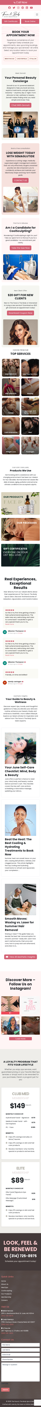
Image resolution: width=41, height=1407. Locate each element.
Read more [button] (9, 624)
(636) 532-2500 (7, 1324)
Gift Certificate (10, 21)
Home (3, 1281)
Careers (4, 1300)
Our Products (6, 1294)
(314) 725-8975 (23, 1255)
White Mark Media (32, 1404)
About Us (4, 1284)
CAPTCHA (4, 1384)
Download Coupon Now (20, 313)
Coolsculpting (6, 1290)
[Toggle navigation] (37, 15)
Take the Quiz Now (20, 248)
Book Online (30, 21)
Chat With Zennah (20, 105)
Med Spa (4, 1287)
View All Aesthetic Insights (22, 956)
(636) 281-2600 (7, 1333)
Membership (6, 1297)
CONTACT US (20, 180)
